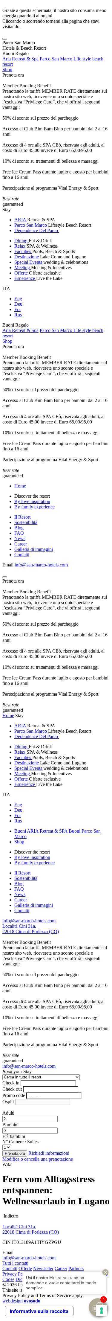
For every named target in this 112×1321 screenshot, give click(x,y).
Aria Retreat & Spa (20, 58)
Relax (20, 246)
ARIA (20, 219)
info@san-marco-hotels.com (41, 564)
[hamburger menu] (4, 39)
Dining (21, 240)
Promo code (13, 1095)
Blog (19, 527)
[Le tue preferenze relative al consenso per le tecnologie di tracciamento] (101, 1310)
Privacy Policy (16, 1273)
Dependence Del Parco (36, 230)
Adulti (8, 1113)
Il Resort (22, 516)
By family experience (34, 506)
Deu (18, 304)
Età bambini (13, 1136)
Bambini (10, 1124)
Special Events (28, 262)
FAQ (19, 533)
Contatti (21, 554)
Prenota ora (13, 74)
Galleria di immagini (33, 549)
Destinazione (27, 256)
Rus (18, 314)
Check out (12, 1089)
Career (20, 543)
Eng (18, 298)
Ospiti (8, 1101)
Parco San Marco (31, 225)
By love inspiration (32, 501)
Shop (7, 69)
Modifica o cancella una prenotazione (37, 1159)
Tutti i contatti (15, 1263)
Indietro (10, 1215)
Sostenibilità (25, 522)
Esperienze (25, 278)
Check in (10, 1082)
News (19, 538)
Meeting (22, 267)
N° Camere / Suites (20, 1141)
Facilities (23, 251)
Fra (17, 309)
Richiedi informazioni (48, 1153)
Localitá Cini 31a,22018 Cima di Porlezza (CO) (30, 929)
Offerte (21, 272)
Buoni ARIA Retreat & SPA (40, 831)
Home (20, 485)
